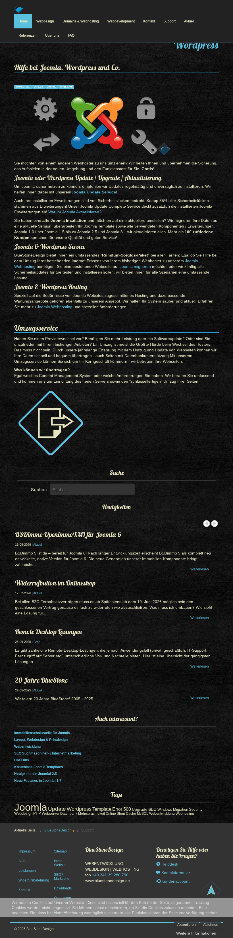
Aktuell (189, 21)
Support (169, 21)
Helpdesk (169, 864)
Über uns (52, 35)
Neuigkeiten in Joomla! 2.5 (35, 774)
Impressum (27, 851)
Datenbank (68, 814)
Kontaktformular (175, 872)
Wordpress (23, 86)
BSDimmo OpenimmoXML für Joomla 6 (68, 534)
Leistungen (27, 871)
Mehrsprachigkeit (91, 814)
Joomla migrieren (135, 266)
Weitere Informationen (196, 933)
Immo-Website (60, 863)
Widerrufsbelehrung (29, 880)
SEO (152, 809)
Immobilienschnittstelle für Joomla (42, 733)
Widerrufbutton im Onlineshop (55, 583)
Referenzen (27, 35)
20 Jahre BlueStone (41, 680)
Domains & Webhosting (81, 21)
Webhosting (185, 814)
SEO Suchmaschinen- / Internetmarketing (47, 753)
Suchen (39, 489)
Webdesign (45, 21)
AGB (22, 861)
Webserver (50, 814)
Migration (66, 86)
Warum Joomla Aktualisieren (73, 212)
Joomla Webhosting (54, 307)
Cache (131, 814)
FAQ (71, 35)
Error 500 (121, 809)
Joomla (52, 86)
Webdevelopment (121, 21)
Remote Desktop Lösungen (48, 631)
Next (214, 523)
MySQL (142, 814)
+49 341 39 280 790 (110, 875)
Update (39, 86)
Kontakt (149, 21)
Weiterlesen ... (201, 569)
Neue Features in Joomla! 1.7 (37, 781)
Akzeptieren (186, 925)
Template (101, 809)
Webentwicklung (27, 747)
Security (196, 809)
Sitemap (60, 851)
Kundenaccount (175, 881)
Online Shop (115, 814)
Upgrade (139, 809)
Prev (206, 523)
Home (23, 21)
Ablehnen (210, 925)
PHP (37, 813)
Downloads (63, 888)
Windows (164, 809)
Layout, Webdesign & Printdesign (41, 740)
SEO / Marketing (61, 877)
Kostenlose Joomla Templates (38, 767)
